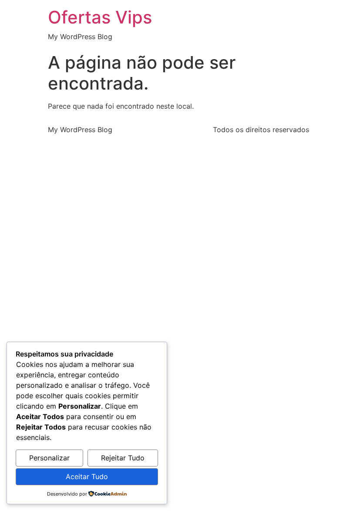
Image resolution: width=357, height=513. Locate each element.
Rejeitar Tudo (123, 457)
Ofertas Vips (100, 17)
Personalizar (49, 457)
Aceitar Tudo (87, 476)
